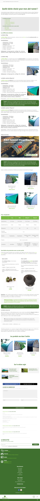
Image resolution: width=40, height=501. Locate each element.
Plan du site (20, 471)
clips (27, 253)
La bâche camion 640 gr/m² (9, 22)
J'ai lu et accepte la (10, 446)
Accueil (4, 1)
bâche (24, 37)
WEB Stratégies (22, 492)
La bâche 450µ (7, 20)
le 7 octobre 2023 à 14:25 (11, 431)
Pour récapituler (8, 24)
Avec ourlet (7, 28)
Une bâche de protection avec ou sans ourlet (11, 26)
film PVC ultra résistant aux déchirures (15, 98)
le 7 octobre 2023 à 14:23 (11, 425)
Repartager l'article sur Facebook (10, 384)
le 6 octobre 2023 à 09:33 (9, 411)
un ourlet (30, 261)
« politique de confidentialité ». (13, 446)
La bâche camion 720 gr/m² (9, 23)
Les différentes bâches (7, 18)
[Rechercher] (37, 500)
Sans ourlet (7, 27)
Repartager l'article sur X (28, 384)
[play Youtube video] (20, 147)
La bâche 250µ (7, 19)
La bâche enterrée (8, 29)
